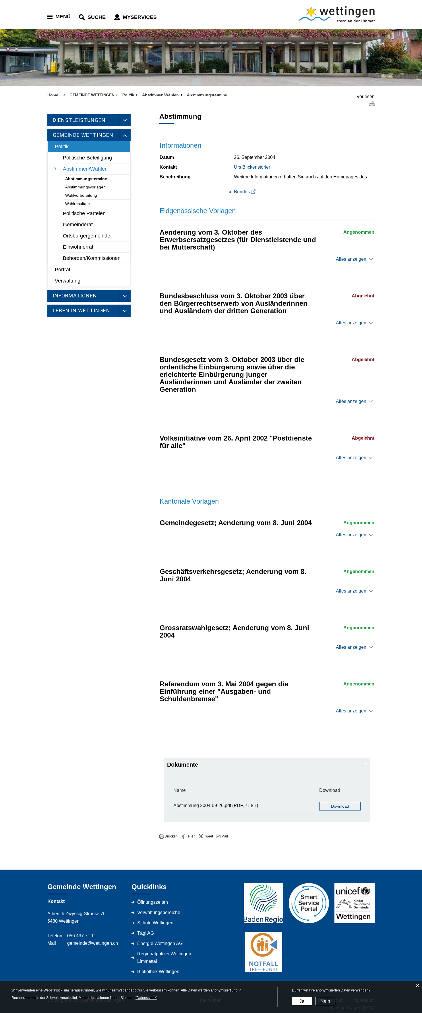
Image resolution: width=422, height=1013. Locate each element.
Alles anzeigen (351, 259)
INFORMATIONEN (75, 296)
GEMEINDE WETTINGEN (83, 135)
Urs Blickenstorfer (252, 167)
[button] (168, 836)
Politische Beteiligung (87, 158)
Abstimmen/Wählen (85, 169)
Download (329, 790)
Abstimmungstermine (86, 178)
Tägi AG (145, 933)
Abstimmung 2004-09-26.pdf (202, 805)
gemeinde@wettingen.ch (92, 943)
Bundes (242, 191)
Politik (62, 146)
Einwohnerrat (78, 247)
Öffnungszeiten (152, 902)
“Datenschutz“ (146, 998)
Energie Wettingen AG (160, 943)
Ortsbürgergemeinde (86, 236)
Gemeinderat (78, 224)
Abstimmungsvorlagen (85, 187)
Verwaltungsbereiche (158, 912)
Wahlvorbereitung (81, 195)
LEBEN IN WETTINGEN (81, 310)
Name (179, 790)
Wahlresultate (77, 203)
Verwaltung (67, 281)
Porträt (62, 269)
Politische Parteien (84, 213)
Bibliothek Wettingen (158, 971)
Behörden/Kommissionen (92, 258)
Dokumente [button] (182, 764)
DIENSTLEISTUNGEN (79, 120)
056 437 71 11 (81, 935)
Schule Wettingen (155, 922)
